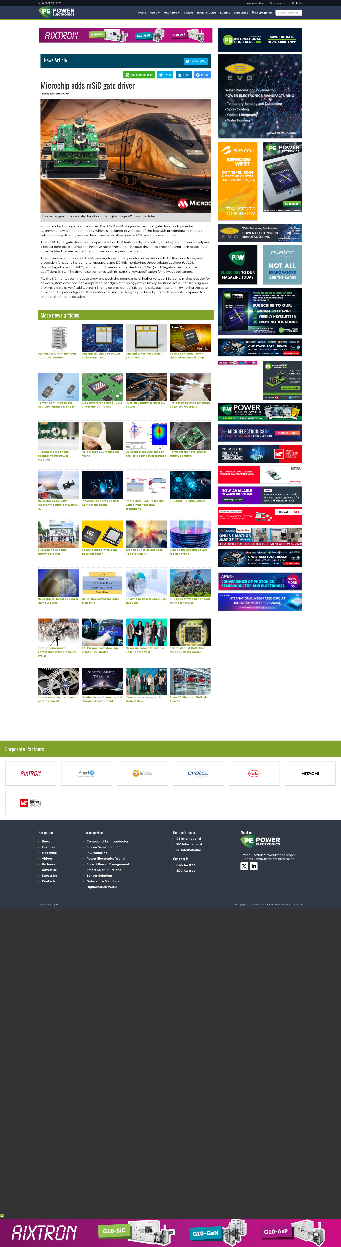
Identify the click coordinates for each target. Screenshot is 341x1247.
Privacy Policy (282, 904)
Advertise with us (278, 3)
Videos (189, 12)
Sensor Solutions (100, 875)
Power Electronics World (106, 858)
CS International (188, 838)
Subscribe (241, 12)
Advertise (49, 870)
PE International (188, 850)
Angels (54, 904)
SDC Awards (185, 870)
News (154, 12)
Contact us (297, 3)
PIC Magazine (97, 853)
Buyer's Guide (206, 12)
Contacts (49, 881)
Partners (48, 864)
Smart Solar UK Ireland (104, 870)
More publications (255, 3)
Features (48, 847)
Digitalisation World (102, 887)
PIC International (189, 844)
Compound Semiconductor (107, 841)
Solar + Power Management (108, 864)
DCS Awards (185, 865)
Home (142, 12)
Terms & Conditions (264, 904)
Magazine (171, 12)
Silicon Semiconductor (104, 847)
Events (225, 12)
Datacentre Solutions (103, 881)
